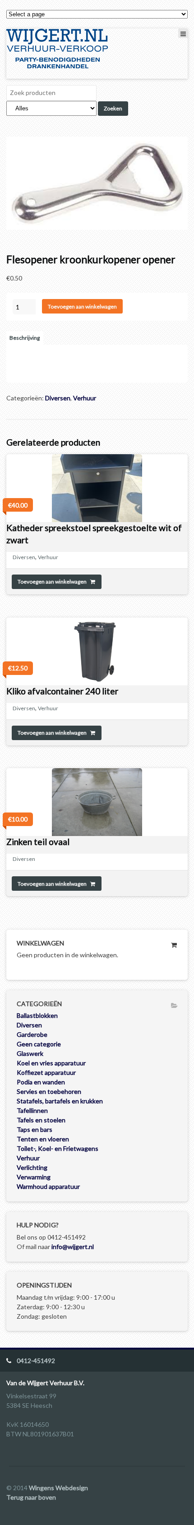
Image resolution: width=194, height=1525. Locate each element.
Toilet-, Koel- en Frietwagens (57, 1148)
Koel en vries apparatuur (51, 1063)
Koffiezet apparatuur (46, 1072)
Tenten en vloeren (43, 1139)
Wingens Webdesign (58, 1488)
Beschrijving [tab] (24, 337)
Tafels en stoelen (41, 1120)
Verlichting (32, 1167)
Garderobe (32, 1034)
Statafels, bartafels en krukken (60, 1101)
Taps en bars (34, 1129)
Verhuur (84, 398)
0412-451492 (36, 1360)
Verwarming (34, 1177)
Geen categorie (39, 1044)
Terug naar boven (31, 1497)
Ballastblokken (37, 1015)
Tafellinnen (32, 1110)
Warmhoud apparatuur (48, 1186)
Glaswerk (30, 1053)
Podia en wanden (41, 1082)
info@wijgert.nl (72, 1246)
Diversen (57, 398)
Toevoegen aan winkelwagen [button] (52, 581)
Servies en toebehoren (49, 1091)
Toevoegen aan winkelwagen (82, 306)
